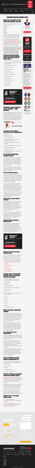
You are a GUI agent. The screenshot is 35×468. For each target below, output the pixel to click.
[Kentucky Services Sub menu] (7, 10)
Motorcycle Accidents (8, 265)
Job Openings (16, 454)
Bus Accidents (6, 267)
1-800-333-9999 (11, 404)
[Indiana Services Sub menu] (13, 10)
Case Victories (22, 11)
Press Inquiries (30, 454)
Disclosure (26, 454)
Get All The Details (27, 87)
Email (22, 446)
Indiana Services (11, 11)
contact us (11, 400)
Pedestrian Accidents (8, 269)
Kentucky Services (5, 11)
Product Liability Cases (8, 271)
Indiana (7, 14)
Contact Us (20, 454)
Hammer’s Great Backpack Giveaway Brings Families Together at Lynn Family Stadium (27, 70)
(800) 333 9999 (30, 4)
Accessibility (8, 454)
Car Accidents (6, 263)
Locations (12, 454)
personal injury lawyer (14, 229)
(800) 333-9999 (11, 98)
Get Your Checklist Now (27, 51)
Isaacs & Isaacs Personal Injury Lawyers (11, 377)
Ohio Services (16, 11)
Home (4, 14)
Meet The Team (32, 11)
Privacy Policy (23, 454)
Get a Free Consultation (10, 102)
